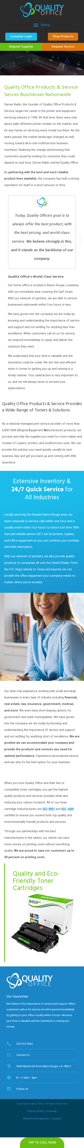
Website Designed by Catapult (42, 1118)
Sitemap (51, 1111)
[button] (42, 25)
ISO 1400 (67, 809)
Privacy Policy (36, 1111)
